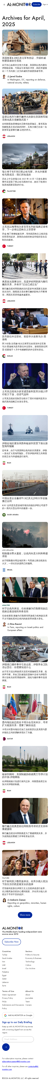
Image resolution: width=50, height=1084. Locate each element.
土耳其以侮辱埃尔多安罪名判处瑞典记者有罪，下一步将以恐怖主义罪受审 (25, 228)
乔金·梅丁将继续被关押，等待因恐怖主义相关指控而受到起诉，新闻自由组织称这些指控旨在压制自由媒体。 (24, 236)
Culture (28, 965)
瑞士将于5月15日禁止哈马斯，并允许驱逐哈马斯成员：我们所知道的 (24, 173)
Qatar (4, 978)
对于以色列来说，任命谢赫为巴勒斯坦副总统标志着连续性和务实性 (25, 610)
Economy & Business (33, 958)
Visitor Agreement (9, 994)
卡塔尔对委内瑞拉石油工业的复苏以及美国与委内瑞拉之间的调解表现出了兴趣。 (24, 731)
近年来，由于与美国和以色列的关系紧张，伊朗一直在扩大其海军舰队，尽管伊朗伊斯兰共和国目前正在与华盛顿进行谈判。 (24, 453)
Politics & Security (32, 954)
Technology (30, 961)
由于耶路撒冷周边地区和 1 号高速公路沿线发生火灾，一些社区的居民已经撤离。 (24, 562)
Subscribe (36, 4)
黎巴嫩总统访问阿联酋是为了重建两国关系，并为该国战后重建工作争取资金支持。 (24, 835)
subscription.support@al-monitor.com (16, 1061)
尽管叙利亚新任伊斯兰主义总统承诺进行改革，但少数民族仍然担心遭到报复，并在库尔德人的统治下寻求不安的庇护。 (24, 891)
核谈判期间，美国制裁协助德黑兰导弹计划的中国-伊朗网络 (25, 776)
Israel (4, 968)
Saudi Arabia (7, 958)
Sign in (45, 4)
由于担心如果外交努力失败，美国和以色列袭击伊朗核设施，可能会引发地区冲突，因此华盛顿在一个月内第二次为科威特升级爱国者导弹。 (24, 67)
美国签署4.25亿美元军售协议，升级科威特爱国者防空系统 (24, 59)
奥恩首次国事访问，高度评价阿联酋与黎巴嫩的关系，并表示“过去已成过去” (25, 283)
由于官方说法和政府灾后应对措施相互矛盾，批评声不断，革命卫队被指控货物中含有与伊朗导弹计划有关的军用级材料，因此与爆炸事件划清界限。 (24, 676)
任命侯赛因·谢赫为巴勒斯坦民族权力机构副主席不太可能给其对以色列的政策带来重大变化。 (24, 617)
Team (27, 1001)
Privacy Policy (7, 998)
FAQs (4, 1001)
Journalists (29, 998)
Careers (28, 1005)
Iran (3, 961)
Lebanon (5, 982)
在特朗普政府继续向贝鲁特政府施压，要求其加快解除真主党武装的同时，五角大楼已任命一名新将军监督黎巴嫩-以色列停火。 (24, 126)
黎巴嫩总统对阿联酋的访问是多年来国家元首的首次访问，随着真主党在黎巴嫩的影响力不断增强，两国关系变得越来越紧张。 (24, 291)
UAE (3, 965)
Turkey (4, 954)
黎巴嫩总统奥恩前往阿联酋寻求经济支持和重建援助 (25, 828)
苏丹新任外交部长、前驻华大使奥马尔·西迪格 (24, 338)
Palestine (5, 972)
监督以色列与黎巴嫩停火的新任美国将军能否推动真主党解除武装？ (25, 118)
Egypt (4, 975)
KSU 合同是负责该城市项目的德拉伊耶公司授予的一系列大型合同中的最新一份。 (25, 507)
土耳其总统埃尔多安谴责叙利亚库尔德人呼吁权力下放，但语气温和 (25, 393)
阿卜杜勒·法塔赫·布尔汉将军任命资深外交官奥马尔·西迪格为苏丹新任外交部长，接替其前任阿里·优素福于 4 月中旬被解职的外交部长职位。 (24, 346)
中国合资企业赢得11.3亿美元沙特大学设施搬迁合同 (24, 500)
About (27, 994)
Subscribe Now (12, 941)
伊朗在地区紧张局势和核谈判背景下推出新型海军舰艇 (25, 445)
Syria (4, 985)
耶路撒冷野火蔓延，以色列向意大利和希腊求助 (25, 555)
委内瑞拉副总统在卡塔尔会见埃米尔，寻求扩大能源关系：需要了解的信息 (25, 724)
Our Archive (30, 968)
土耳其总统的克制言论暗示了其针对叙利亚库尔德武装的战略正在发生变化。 (24, 400)
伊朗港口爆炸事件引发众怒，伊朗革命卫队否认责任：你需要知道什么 (25, 666)
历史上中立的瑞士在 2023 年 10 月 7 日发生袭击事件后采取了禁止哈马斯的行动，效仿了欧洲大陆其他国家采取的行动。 (24, 181)
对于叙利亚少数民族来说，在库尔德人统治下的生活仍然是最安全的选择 (25, 883)
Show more (25, 914)
